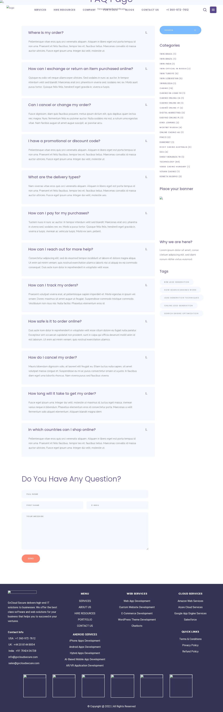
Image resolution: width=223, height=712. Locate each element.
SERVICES (85, 601)
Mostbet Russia (169, 127)
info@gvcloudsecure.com (23, 657)
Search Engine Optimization (181, 313)
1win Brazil (166, 59)
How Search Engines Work (180, 290)
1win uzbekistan (169, 78)
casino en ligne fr (171, 93)
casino (164, 88)
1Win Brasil (166, 54)
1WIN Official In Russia (173, 68)
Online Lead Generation (178, 305)
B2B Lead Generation (176, 282)
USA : (11, 638)
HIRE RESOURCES (84, 613)
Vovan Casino (168, 171)
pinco (163, 137)
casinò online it (169, 108)
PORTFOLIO (85, 619)
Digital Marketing (170, 112)
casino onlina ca (170, 98)
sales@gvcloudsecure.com (23, 663)
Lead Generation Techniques (181, 297)
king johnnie (167, 122)
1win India (165, 63)
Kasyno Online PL (170, 117)
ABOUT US (85, 607)
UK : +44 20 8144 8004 (21, 644)
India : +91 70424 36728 (22, 650)
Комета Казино (169, 176)
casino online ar (170, 103)
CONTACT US (85, 625)
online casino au (170, 132)
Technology (167, 161)
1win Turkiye (167, 73)
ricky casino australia (173, 147)
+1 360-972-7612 (25, 638)
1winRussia (166, 83)
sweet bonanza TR (170, 157)
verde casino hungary (173, 166)
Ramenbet (165, 142)
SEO (162, 152)
